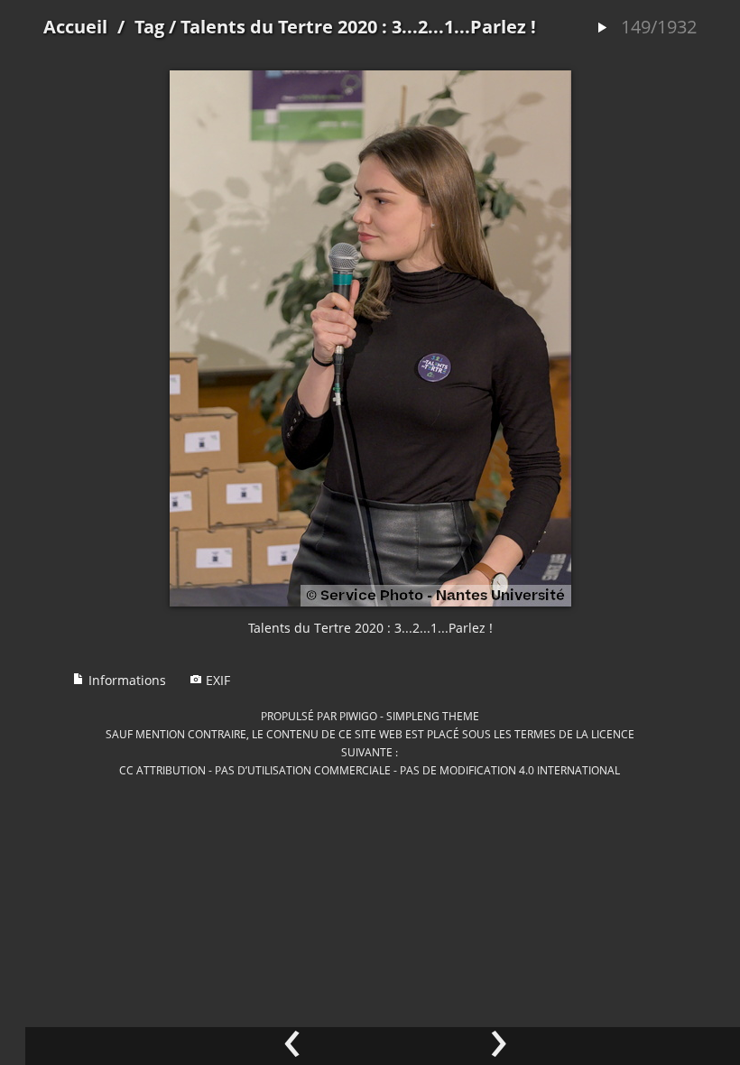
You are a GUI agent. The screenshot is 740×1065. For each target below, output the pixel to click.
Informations (125, 680)
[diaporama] (602, 28)
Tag (149, 26)
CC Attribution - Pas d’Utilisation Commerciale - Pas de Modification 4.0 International (369, 770)
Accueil (75, 26)
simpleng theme (432, 715)
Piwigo (358, 715)
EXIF (216, 680)
